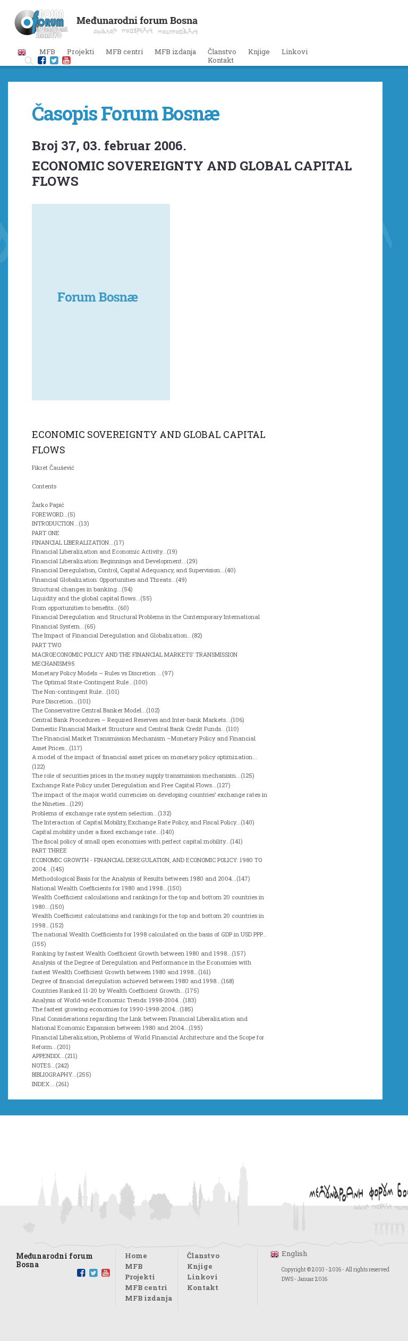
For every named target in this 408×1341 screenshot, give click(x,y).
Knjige (259, 51)
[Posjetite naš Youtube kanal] (105, 1273)
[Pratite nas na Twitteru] (54, 60)
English (294, 1253)
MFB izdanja (148, 1298)
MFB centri (146, 1287)
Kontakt (221, 60)
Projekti (140, 1277)
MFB (133, 1266)
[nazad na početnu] (106, 35)
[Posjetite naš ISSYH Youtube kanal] (66, 60)
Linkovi (295, 51)
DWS (287, 1279)
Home (136, 1255)
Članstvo (222, 51)
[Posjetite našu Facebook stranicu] (42, 60)
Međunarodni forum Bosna (54, 1257)
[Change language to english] (22, 51)
